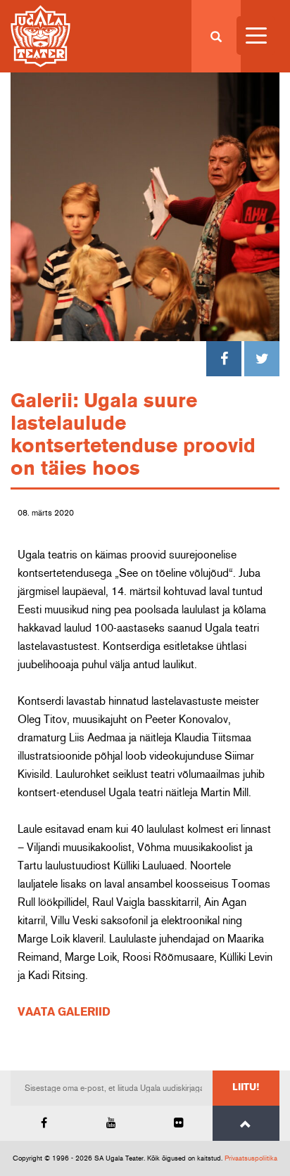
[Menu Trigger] (256, 35)
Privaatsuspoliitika (251, 1158)
